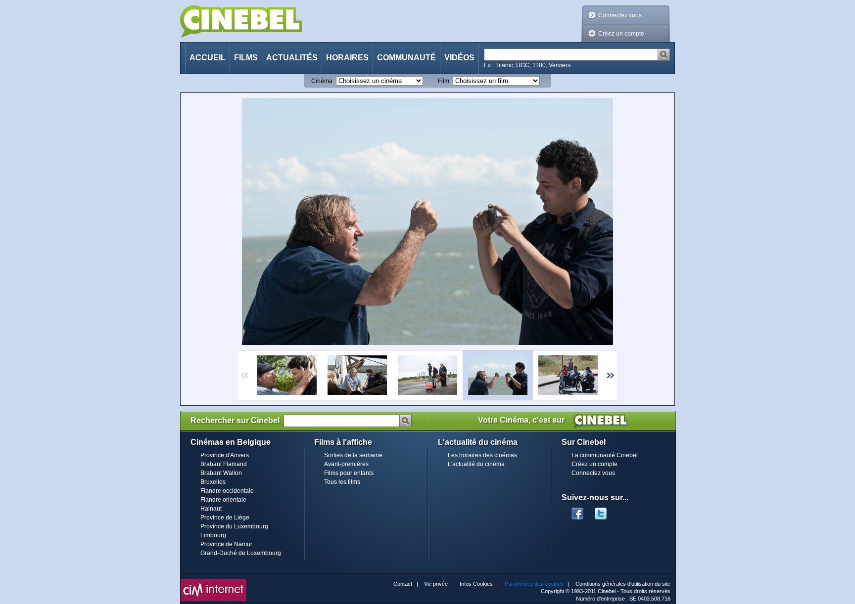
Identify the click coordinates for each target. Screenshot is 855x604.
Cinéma (321, 81)
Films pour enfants (349, 473)
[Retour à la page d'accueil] (241, 21)
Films (246, 57)
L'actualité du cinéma (476, 464)
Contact (402, 584)
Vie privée (436, 584)
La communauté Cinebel (604, 455)
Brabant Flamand (223, 464)
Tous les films (342, 481)
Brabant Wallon (221, 473)
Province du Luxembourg (234, 526)
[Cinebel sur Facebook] (577, 510)
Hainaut (211, 508)
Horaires (347, 57)
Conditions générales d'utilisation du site (622, 584)
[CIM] (213, 581)
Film (443, 81)
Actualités (292, 57)
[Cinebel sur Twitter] (606, 510)
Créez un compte (621, 33)
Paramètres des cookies (534, 584)
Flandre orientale (223, 499)
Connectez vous (620, 15)
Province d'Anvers (224, 455)
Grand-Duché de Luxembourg (240, 553)
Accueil (208, 57)
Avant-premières (346, 464)
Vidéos (459, 57)
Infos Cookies (476, 584)
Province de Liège (224, 517)
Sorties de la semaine (353, 455)
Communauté (406, 57)
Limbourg (213, 535)
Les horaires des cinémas (482, 455)
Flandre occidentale (227, 490)
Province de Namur (226, 544)
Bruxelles (213, 481)
